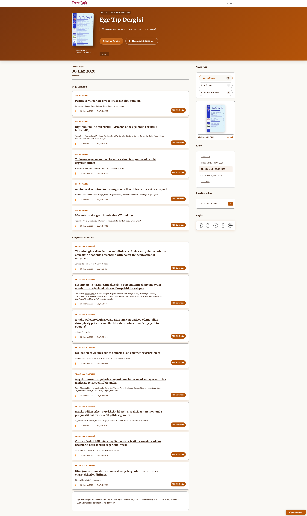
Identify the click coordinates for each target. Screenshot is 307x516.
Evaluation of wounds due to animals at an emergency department (117, 353)
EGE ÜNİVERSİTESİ (120, 13)
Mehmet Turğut (102, 264)
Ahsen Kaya (79, 168)
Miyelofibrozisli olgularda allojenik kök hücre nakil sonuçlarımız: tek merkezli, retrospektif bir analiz (120, 381)
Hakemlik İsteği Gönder (143, 41)
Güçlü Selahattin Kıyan (121, 358)
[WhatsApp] (208, 225)
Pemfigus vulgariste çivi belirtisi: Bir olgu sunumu (108, 100)
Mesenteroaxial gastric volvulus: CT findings (104, 215)
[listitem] (216, 78)
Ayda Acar (79, 106)
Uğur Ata (121, 168)
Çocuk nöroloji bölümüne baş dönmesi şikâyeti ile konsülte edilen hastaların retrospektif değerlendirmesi (118, 443)
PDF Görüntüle (178, 110)
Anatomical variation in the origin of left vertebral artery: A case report (121, 189)
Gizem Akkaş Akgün (82, 480)
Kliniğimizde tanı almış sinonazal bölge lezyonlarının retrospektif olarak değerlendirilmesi (118, 473)
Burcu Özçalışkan (92, 168)
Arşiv (199, 145)
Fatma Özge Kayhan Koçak (85, 136)
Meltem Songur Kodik (83, 358)
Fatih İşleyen (89, 264)
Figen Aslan (97, 480)
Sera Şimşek (89, 294)
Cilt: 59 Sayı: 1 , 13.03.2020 (211, 175)
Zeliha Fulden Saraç (156, 136)
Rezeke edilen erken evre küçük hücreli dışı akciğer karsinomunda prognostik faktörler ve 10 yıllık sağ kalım (118, 413)
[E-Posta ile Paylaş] (230, 225)
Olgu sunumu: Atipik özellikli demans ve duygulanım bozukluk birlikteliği (116, 128)
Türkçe (229, 3)
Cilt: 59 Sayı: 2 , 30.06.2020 (213, 169)
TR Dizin (104, 54)
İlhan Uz (109, 358)
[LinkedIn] (223, 225)
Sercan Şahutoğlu (141, 136)
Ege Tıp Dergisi (121, 19)
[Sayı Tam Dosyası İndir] (230, 204)
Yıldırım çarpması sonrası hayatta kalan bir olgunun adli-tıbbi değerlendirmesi (115, 161)
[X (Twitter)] (215, 225)
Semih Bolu (79, 264)
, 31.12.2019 (205, 182)
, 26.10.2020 (205, 156)
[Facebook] (201, 225)
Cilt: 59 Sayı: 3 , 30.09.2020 (212, 163)
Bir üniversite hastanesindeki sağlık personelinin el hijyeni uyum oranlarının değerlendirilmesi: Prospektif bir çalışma (118, 286)
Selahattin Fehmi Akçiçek (96, 139)
